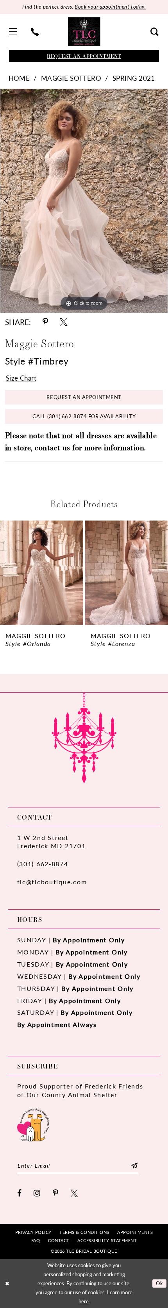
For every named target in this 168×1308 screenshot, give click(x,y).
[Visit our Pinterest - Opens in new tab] (56, 1193)
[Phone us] (35, 32)
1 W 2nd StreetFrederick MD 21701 (51, 842)
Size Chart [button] (21, 378)
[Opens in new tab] (33, 1123)
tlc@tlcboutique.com (52, 881)
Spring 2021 (134, 78)
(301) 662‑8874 (42, 863)
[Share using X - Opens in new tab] (63, 322)
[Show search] (155, 32)
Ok (159, 1283)
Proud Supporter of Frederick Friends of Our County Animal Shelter (80, 1090)
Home (19, 78)
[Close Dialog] (7, 1283)
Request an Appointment (84, 397)
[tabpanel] (84, 201)
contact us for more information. (90, 447)
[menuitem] (13, 32)
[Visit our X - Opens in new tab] (74, 1193)
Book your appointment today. (110, 6)
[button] (13, 32)
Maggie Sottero (71, 78)
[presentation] (41, 573)
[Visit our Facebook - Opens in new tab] (19, 1193)
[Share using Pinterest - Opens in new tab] (45, 322)
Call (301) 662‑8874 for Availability (84, 416)
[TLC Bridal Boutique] (84, 32)
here (84, 1301)
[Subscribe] (134, 1165)
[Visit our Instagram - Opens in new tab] (37, 1193)
